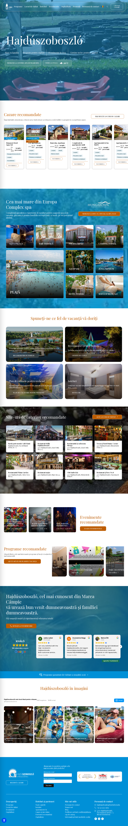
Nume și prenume (49, 778)
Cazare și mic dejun (42, 812)
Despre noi (69, 807)
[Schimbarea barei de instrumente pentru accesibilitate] (4, 820)
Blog (66, 810)
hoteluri (43, 7)
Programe (18, 7)
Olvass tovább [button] (43, 655)
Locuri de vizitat (31, 7)
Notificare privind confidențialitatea (78, 812)
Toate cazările (41, 805)
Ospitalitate (66, 7)
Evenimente (54, 7)
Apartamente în (41, 810)
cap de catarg (70, 814)
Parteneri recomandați (44, 814)
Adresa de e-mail (49, 772)
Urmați (120, 700)
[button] (36, 646)
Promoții (76, 7)
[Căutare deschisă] (107, 7)
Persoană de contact (90, 7)
